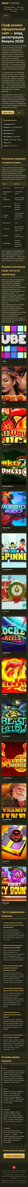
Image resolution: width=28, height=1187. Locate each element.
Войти (19, 112)
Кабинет (6, 15)
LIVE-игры (20, 7)
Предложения (8, 9)
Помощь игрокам (10, 7)
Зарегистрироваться (14, 1156)
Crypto (22, 9)
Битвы (16, 9)
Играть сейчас (8, 112)
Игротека (14, 11)
